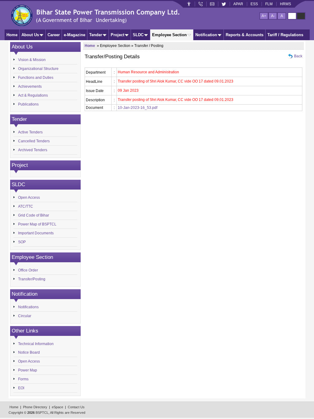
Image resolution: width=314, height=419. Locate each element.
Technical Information (36, 344)
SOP (22, 242)
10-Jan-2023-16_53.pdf (137, 108)
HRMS (285, 4)
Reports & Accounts (244, 35)
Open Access (29, 197)
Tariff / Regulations (285, 35)
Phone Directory (35, 407)
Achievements (30, 86)
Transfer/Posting (31, 279)
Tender (95, 35)
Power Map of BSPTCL (37, 224)
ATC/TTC (25, 206)
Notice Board (29, 352)
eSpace (57, 407)
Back (298, 56)
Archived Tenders (32, 150)
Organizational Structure (38, 69)
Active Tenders (30, 132)
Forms (23, 379)
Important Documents (36, 233)
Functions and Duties (35, 77)
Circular (24, 316)
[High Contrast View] (301, 16)
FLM (269, 4)
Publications (28, 104)
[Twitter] (224, 4)
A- (273, 16)
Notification (206, 35)
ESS (254, 4)
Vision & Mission (32, 60)
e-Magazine (74, 35)
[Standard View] (292, 16)
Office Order (28, 270)
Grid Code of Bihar (33, 215)
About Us (30, 35)
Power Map (27, 370)
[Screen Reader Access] (189, 4)
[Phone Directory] (200, 4)
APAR (238, 4)
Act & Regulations (33, 95)
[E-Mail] (212, 4)
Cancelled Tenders (34, 141)
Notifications (28, 307)
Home (11, 35)
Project (117, 35)
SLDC (138, 35)
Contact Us (76, 407)
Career (54, 35)
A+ (264, 16)
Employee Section (169, 35)
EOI (21, 388)
